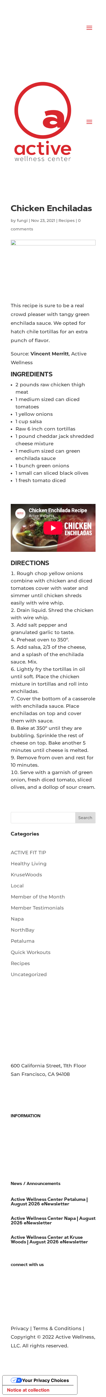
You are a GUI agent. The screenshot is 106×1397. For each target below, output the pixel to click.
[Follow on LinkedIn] (26, 1300)
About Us (22, 1125)
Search (85, 817)
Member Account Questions (45, 1160)
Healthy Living (29, 863)
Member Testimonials (37, 908)
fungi (22, 220)
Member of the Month (38, 897)
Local (17, 886)
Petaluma (22, 941)
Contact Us (24, 1283)
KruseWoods (26, 874)
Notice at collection (28, 1390)
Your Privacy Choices (45, 1380)
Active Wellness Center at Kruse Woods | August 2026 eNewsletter (49, 1240)
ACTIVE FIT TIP (28, 852)
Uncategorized (29, 974)
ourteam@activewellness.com (48, 1101)
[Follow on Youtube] (37, 1300)
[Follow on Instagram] (49, 1300)
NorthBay (22, 930)
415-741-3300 (26, 1088)
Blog (16, 1274)
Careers (20, 1143)
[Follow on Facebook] (15, 1300)
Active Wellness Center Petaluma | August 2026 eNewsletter (49, 1202)
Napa (17, 919)
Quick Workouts (31, 952)
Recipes (67, 220)
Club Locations (29, 1134)
